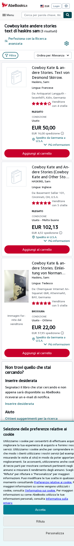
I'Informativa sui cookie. (40, 490)
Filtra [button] (12, 55)
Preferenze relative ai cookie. (53, 482)
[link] (66, 43)
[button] (57, 145)
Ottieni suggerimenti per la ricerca (31, 418)
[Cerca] (68, 15)
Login (56, 6)
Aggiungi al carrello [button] (37, 153)
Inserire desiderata (19, 404)
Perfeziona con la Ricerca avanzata (27, 40)
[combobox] (42, 15)
